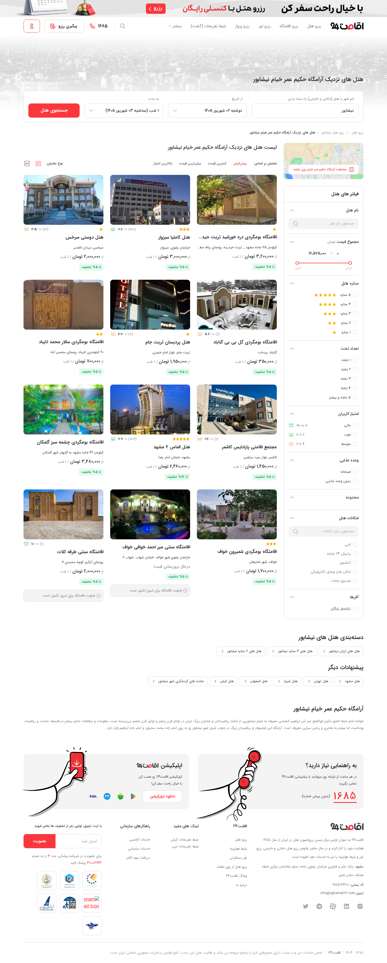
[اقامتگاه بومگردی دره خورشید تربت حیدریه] (237, 200)
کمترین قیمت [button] (217, 163)
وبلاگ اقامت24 (236, 876)
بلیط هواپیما (238, 848)
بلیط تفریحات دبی (185, 846)
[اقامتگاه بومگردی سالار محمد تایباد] (63, 305)
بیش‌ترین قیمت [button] (190, 163)
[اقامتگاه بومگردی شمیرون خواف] (237, 514)
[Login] (32, 26)
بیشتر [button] (177, 26)
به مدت (153, 98)
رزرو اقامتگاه (289, 26)
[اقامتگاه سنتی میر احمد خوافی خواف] (150, 514)
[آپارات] (332, 906)
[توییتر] (305, 906)
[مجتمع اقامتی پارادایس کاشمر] (237, 409)
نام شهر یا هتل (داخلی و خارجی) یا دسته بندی (321, 98)
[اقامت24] (346, 826)
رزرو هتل (314, 26)
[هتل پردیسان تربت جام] (150, 305)
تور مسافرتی (238, 857)
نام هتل (352, 210)
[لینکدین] (346, 906)
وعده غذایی (349, 460)
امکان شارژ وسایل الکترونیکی (331, 571)
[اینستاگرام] (360, 906)
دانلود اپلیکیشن (162, 796)
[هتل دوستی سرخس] (63, 200)
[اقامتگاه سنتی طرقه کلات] (63, 514)
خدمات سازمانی (139, 848)
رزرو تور (265, 26)
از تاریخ (237, 98)
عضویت (39, 841)
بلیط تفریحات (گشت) (208, 26)
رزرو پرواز (242, 26)
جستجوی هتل (54, 110)
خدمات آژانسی (139, 839)
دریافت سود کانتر (138, 857)
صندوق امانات (341, 581)
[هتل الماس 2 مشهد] (150, 409)
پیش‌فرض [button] (240, 163)
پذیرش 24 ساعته (339, 553)
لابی (348, 544)
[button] (38, 163)
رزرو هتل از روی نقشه (232, 866)
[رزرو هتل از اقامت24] (346, 26)
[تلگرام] (319, 906)
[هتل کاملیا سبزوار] (150, 200)
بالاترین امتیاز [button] (163, 163)
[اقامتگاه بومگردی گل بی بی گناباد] (237, 305)
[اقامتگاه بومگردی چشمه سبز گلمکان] (63, 409)
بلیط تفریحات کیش (185, 839)
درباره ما (241, 885)
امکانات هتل (349, 518)
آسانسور (345, 562)
